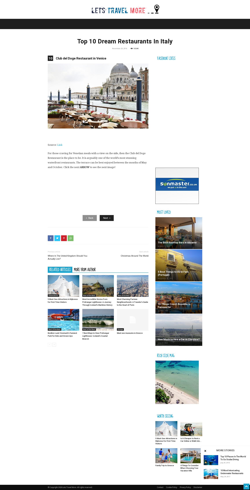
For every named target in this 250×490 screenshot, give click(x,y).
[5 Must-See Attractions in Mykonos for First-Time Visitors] (63, 286)
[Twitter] (57, 238)
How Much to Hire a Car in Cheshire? (179, 339)
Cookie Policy (171, 487)
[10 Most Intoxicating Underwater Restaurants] (211, 474)
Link (59, 144)
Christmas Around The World (134, 256)
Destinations (53, 295)
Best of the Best (89, 295)
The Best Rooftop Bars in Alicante (177, 242)
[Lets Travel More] (125, 10)
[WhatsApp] (70, 238)
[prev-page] (49, 344)
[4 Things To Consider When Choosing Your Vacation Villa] (191, 455)
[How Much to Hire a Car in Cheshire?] (178, 330)
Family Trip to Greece (164, 465)
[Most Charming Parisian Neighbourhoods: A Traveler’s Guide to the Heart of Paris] (132, 286)
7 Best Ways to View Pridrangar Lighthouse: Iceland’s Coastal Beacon (95, 336)
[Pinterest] (64, 238)
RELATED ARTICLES (60, 269)
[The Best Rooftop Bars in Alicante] (178, 233)
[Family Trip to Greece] (166, 455)
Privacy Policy (185, 487)
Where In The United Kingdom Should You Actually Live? (67, 257)
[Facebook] (51, 238)
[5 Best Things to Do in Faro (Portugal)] (178, 265)
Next (105, 218)
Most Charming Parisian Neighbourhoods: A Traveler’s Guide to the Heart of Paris (132, 302)
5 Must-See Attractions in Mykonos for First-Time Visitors (166, 441)
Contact (160, 487)
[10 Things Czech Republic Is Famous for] (178, 298)
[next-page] (54, 344)
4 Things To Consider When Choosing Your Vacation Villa (189, 468)
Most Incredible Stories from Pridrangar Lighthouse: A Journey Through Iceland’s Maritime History (97, 302)
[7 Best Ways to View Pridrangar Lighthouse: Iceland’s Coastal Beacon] (98, 320)
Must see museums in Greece (130, 333)
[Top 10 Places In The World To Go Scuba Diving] (211, 460)
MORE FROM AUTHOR (85, 269)
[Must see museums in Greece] (132, 320)
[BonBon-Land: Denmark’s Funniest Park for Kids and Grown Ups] (63, 320)
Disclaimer (198, 487)
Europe (120, 329)
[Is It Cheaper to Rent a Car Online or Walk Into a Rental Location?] (191, 428)
